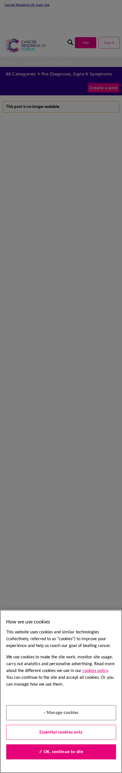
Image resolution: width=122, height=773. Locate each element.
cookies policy (95, 671)
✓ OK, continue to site (61, 752)
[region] (61, 691)
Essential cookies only (61, 732)
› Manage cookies (61, 713)
